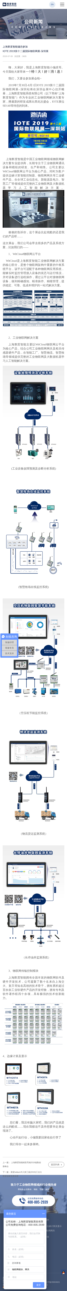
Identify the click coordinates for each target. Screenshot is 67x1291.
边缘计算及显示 (54, 1226)
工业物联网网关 (47, 1230)
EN (52, 4)
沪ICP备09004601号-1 (52, 1283)
